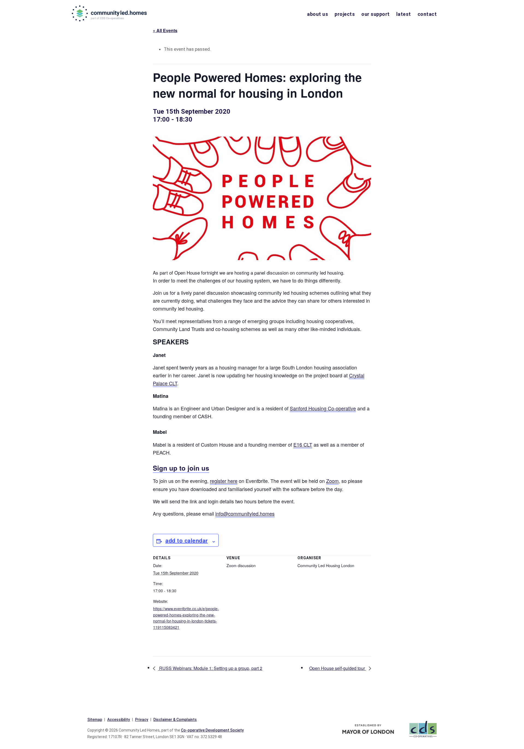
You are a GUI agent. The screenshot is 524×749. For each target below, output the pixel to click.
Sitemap (94, 719)
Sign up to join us (181, 468)
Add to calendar (186, 540)
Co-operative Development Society (212, 730)
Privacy (141, 719)
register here (223, 480)
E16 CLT (302, 444)
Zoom (332, 480)
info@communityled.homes (245, 513)
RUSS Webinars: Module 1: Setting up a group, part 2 (210, 668)
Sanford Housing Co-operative (323, 408)
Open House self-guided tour (337, 668)
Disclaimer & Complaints (175, 719)
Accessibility (118, 719)
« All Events (165, 30)
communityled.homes (110, 13)
